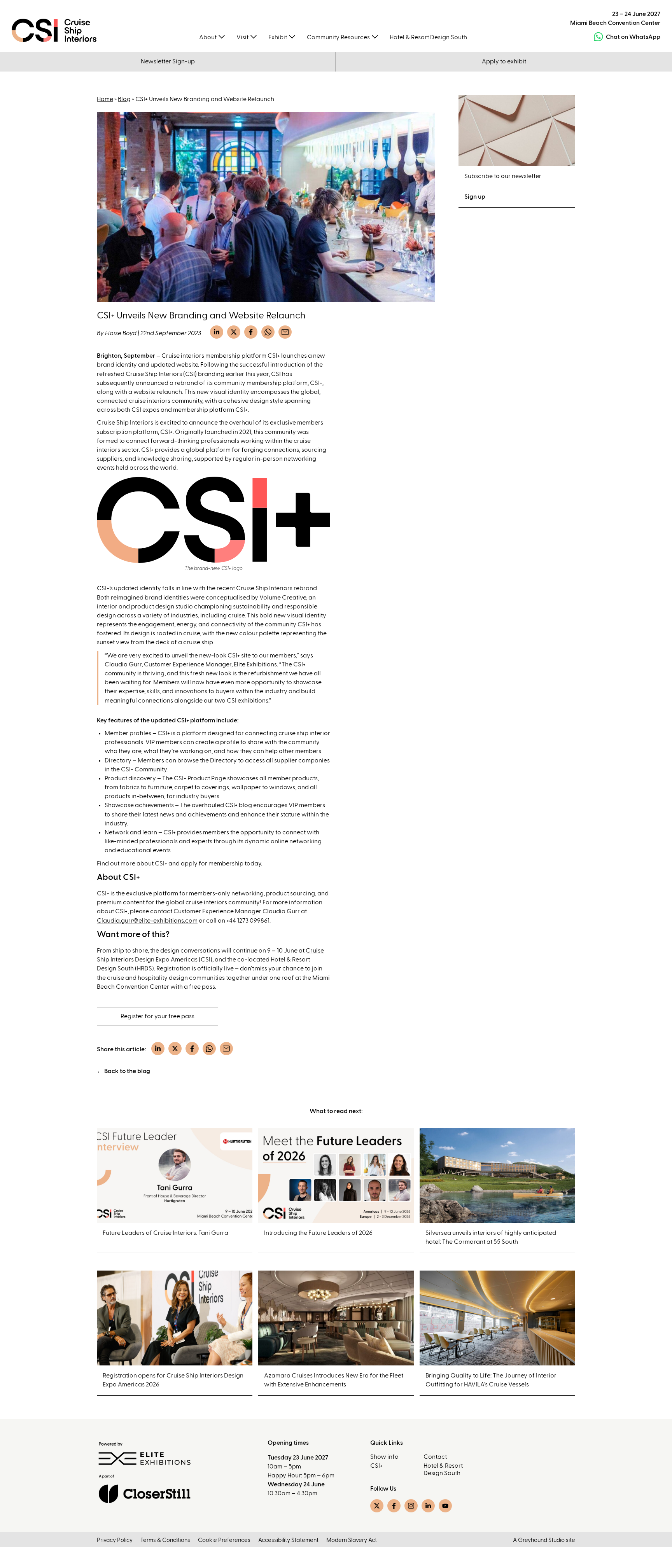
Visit (242, 37)
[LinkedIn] (216, 332)
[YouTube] (445, 1505)
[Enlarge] (320, 487)
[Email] (285, 332)
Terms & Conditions (165, 1540)
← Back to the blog (123, 1071)
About (208, 37)
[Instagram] (411, 1505)
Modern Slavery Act (351, 1540)
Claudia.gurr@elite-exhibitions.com (147, 921)
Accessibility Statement (288, 1540)
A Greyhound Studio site (544, 1540)
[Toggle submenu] (222, 36)
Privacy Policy (115, 1540)
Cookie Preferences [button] (224, 1540)
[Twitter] (233, 332)
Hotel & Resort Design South (428, 37)
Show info (384, 1457)
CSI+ (376, 1466)
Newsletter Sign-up (168, 61)
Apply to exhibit (504, 61)
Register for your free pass (157, 1016)
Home (105, 99)
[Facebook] (250, 332)
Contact (435, 1457)
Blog (124, 99)
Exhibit (277, 37)
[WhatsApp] (268, 332)
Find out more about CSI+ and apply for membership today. (179, 863)
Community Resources (338, 37)
